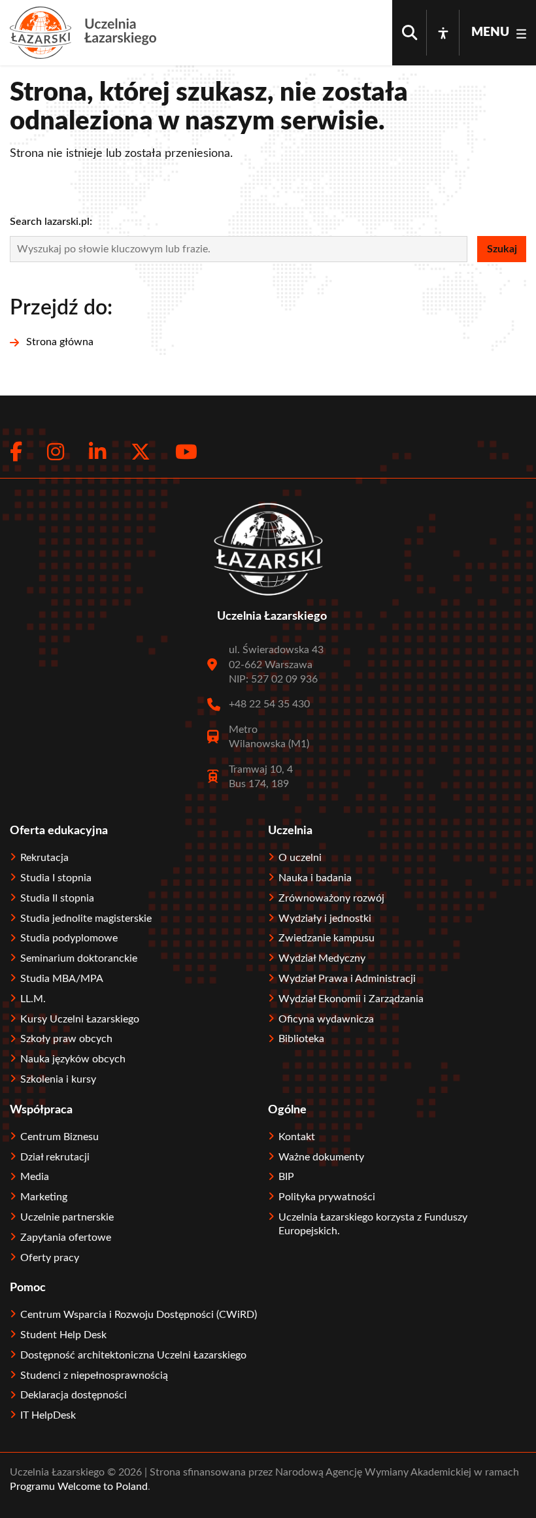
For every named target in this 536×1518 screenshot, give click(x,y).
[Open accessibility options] (443, 33)
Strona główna (59, 342)
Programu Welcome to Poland (79, 1486)
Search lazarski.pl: (51, 221)
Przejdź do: (61, 307)
